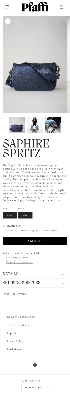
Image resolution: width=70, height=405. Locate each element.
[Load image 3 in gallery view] (53, 125)
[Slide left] (4, 126)
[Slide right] (66, 126)
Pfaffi (29, 398)
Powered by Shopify (42, 398)
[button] (7, 7)
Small (9, 215)
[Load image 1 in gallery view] (17, 125)
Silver (25, 215)
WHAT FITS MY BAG (15, 294)
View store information (19, 262)
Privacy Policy (15, 341)
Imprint (11, 333)
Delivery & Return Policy (21, 317)
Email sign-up (15, 349)
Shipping (33, 231)
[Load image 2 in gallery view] (35, 125)
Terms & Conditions (18, 325)
